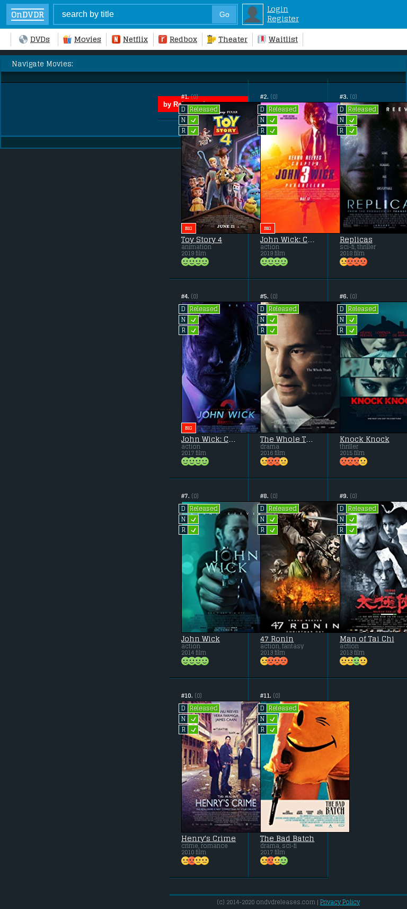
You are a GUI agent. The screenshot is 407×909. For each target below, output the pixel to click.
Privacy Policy (340, 902)
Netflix (135, 39)
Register (283, 18)
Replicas (356, 239)
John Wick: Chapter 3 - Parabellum (287, 239)
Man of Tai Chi (367, 638)
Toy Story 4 (201, 239)
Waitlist (283, 39)
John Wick (200, 638)
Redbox (183, 39)
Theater (232, 39)
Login (277, 9)
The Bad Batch (287, 838)
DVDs (40, 39)
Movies (87, 39)
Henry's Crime (208, 838)
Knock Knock (365, 439)
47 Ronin (277, 638)
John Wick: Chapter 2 (208, 439)
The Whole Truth (287, 439)
